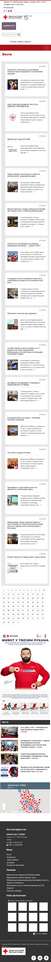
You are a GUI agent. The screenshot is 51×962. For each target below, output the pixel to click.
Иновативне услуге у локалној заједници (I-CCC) (25, 885)
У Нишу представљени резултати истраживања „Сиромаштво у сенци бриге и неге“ (34, 756)
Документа (11, 857)
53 (33, 610)
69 (23, 618)
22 (13, 598)
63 (38, 614)
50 (18, 610)
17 (33, 594)
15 (23, 594)
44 (33, 606)
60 (23, 614)
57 (8, 614)
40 (13, 606)
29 (4, 602)
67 (13, 618)
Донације (10, 862)
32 (18, 602)
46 (43, 606)
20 (4, 598)
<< (4, 590)
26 (33, 598)
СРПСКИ (13, 42)
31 (13, 602)
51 (23, 610)
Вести (9, 854)
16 (28, 594)
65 (4, 618)
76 (13, 622)
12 (8, 594)
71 (33, 618)
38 (4, 606)
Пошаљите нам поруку (15, 865)
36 (38, 602)
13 (13, 594)
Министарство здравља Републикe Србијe (23, 875)
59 (18, 614)
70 (28, 618)
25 (28, 598)
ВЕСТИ (5, 722)
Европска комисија (14, 891)
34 (28, 602)
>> (18, 622)
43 (28, 606)
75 (8, 622)
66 (8, 618)
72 (38, 618)
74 (4, 622)
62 (33, 614)
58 (13, 614)
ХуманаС (10, 888)
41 (18, 606)
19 (43, 594)
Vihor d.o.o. (5, 946)
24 (23, 598)
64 (43, 614)
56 (4, 614)
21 (8, 598)
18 (38, 594)
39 (8, 606)
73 (43, 618)
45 (38, 606)
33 (23, 602)
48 (8, 610)
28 (43, 598)
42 (23, 606)
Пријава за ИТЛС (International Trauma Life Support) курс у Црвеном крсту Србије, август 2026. (35, 769)
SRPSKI (21, 42)
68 (18, 618)
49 (13, 610)
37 (43, 602)
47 (4, 610)
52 (28, 610)
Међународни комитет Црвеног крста (21, 877)
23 (18, 598)
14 (18, 594)
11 (4, 594)
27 (38, 598)
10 (44, 590)
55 (43, 610)
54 (38, 610)
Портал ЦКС (9, 7)
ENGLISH (28, 42)
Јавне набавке (12, 860)
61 (28, 614)
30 (8, 602)
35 (33, 602)
